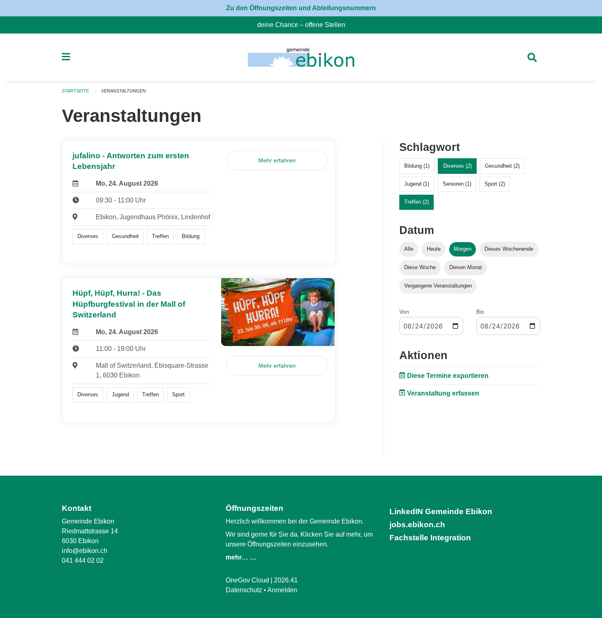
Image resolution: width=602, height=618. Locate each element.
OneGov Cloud (247, 580)
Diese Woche (420, 267)
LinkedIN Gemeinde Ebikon (440, 511)
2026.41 (286, 580)
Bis (480, 311)
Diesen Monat (465, 267)
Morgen (462, 249)
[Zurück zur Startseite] (301, 57)
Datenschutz (244, 590)
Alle (408, 249)
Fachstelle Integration (430, 537)
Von (404, 311)
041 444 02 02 (83, 560)
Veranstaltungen (123, 90)
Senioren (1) (457, 184)
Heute (434, 249)
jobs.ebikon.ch (417, 524)
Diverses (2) (457, 166)
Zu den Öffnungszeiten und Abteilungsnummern (301, 7)
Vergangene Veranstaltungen (438, 286)
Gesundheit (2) (502, 166)
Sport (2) (494, 184)
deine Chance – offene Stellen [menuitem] (304, 24)
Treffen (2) (416, 202)
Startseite (75, 90)
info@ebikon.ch (84, 550)
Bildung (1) (417, 166)
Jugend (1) (416, 184)
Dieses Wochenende (508, 249)
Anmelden (282, 590)
